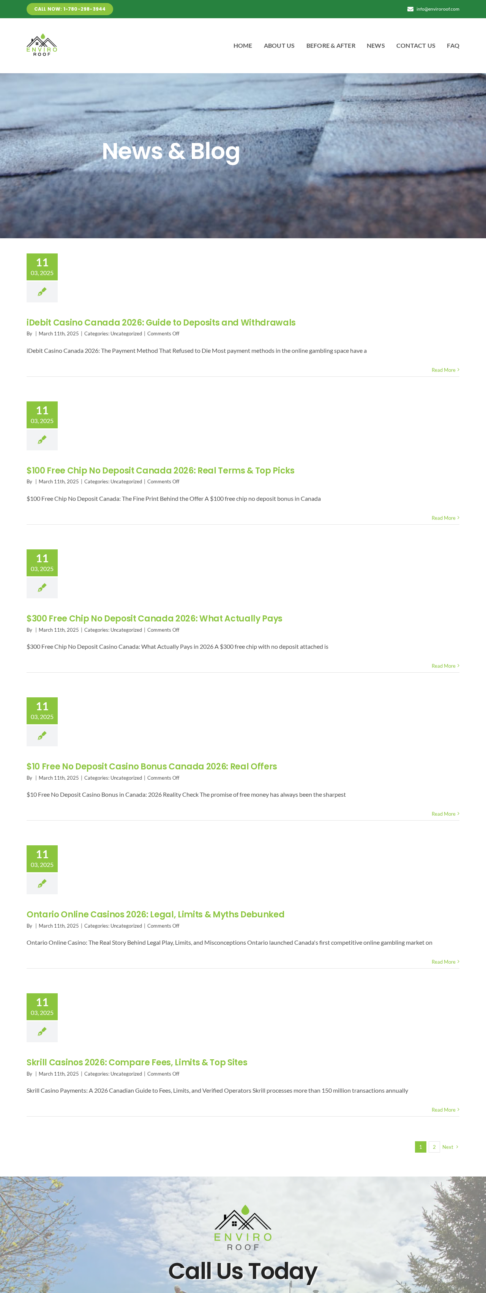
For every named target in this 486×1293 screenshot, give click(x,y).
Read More (444, 370)
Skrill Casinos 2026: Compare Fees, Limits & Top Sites (137, 1062)
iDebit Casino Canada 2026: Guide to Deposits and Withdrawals (161, 323)
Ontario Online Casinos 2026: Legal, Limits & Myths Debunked (156, 914)
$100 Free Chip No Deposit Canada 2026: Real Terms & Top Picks (161, 471)
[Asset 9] (42, 36)
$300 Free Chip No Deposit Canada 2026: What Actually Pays (154, 618)
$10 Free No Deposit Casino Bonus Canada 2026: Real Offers (152, 766)
